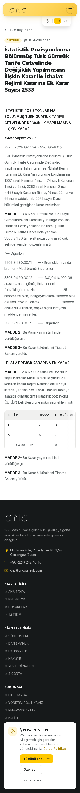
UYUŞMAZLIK (18, 651)
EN (66, 21)
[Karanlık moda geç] (47, 21)
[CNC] (17, 10)
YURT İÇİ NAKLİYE (21, 666)
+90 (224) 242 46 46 (25, 562)
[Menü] (70, 10)
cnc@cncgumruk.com (26, 570)
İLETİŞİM (14, 614)
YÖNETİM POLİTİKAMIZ (25, 703)
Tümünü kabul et (36, 759)
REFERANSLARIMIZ (22, 710)
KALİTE (13, 718)
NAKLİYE (14, 658)
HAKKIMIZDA (17, 695)
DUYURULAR (17, 607)
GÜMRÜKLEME (19, 636)
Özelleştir (31, 769)
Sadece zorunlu (35, 780)
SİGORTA (15, 674)
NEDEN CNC (17, 599)
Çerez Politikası (55, 748)
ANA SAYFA (16, 592)
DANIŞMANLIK (18, 643)
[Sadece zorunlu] (70, 729)
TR (58, 21)
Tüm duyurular (20, 30)
